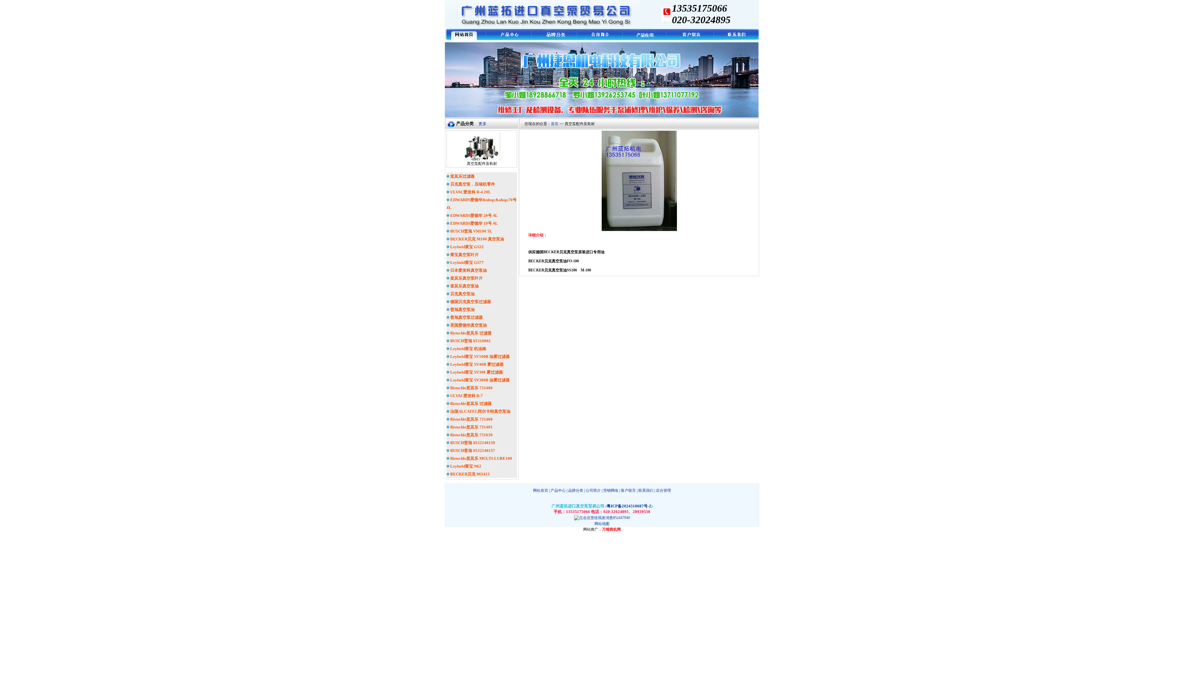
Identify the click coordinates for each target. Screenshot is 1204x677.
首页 (554, 124)
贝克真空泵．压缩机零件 (472, 184)
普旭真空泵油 (462, 309)
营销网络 (610, 490)
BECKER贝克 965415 (469, 474)
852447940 (621, 518)
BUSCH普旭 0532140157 (472, 450)
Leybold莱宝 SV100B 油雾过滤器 (479, 356)
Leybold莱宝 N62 (465, 466)
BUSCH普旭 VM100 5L (470, 231)
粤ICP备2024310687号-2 (629, 506)
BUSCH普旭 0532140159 (472, 442)
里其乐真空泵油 (464, 286)
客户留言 (628, 490)
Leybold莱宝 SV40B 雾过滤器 (476, 364)
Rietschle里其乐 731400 (471, 388)
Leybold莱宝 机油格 (467, 348)
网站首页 (540, 490)
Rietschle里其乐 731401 (471, 427)
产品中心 (558, 490)
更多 (482, 123)
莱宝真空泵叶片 (464, 254)
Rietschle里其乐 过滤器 (470, 333)
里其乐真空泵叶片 (466, 278)
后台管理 (663, 490)
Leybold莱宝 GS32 (466, 246)
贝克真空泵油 (462, 293)
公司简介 (593, 490)
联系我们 (645, 490)
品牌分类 (575, 490)
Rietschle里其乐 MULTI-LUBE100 (480, 458)
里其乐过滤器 (462, 176)
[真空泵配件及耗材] (482, 160)
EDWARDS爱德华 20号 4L (473, 215)
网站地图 (602, 524)
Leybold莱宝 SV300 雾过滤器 (476, 372)
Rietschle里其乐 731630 (471, 435)
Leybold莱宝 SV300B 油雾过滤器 (479, 380)
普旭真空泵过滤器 (466, 317)
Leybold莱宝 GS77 (466, 262)
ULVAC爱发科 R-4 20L (470, 192)
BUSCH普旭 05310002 (470, 340)
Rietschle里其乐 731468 (471, 419)
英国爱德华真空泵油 (468, 325)
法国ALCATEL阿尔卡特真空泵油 (479, 411)
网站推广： (592, 529)
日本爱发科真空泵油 (468, 270)
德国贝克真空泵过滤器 (470, 301)
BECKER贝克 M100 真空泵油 (476, 239)
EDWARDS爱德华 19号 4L (473, 223)
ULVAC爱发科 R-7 (466, 395)
